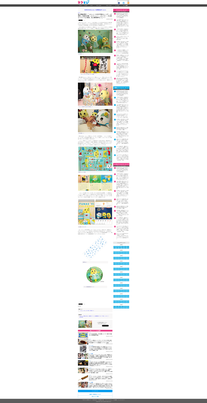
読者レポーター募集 (95, 396)
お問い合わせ (95, 399)
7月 (114, 253)
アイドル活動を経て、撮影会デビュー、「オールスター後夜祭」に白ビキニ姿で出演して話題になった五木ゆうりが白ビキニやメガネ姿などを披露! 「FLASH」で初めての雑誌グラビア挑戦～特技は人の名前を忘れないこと (122, 149)
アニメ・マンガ (108, 5)
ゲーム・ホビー (98, 5)
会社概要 (115, 399)
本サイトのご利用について (87, 399)
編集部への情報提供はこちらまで (95, 394)
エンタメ (86, 5)
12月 (128, 253)
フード (80, 5)
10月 (122, 253)
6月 (127, 257)
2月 (117, 246)
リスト (84, 20)
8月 (117, 253)
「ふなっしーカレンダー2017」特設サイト (87, 310)
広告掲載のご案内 (101, 399)
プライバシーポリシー (109, 399)
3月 (120, 246)
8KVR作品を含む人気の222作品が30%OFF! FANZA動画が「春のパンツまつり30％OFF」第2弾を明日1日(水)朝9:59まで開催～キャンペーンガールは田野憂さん (122, 15)
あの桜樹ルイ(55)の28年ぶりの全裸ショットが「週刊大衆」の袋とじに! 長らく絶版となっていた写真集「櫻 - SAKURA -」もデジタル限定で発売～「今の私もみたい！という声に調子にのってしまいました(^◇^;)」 (122, 44)
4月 (122, 257)
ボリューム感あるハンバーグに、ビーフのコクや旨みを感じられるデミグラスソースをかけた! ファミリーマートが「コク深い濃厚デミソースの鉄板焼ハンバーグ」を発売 (100, 341)
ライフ (92, 5)
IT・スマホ (117, 5)
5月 (125, 257)
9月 (120, 253)
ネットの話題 (125, 5)
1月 (114, 246)
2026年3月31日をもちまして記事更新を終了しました (95, 9)
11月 (125, 253)
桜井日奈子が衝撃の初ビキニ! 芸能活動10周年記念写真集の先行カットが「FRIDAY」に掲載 (122, 128)
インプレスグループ (121, 399)
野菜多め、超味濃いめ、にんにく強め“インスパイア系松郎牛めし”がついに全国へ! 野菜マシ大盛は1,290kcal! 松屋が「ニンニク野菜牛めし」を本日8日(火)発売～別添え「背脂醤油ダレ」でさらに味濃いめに (122, 58)
